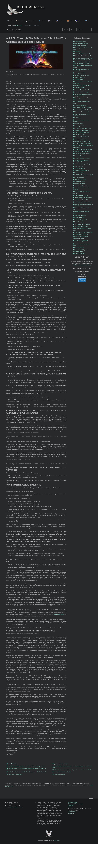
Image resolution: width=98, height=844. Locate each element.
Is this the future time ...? (81, 105)
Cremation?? (77, 51)
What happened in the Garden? (82, 153)
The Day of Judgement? (80, 219)
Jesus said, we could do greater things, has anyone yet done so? (82, 62)
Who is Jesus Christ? (79, 73)
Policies (70, 807)
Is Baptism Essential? (79, 156)
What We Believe (72, 802)
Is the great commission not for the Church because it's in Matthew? (83, 58)
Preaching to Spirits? (79, 181)
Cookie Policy (71, 811)
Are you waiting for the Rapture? (83, 109)
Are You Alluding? (79, 177)
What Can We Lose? (79, 134)
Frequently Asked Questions (75, 804)
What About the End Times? (81, 137)
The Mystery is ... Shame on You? (83, 202)
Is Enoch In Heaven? (79, 87)
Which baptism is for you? (81, 234)
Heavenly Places (78, 123)
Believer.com (56, 840)
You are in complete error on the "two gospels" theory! (82, 95)
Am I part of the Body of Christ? (82, 128)
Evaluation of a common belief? (82, 85)
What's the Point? (79, 247)
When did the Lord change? (81, 92)
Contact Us (71, 813)
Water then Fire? (78, 166)
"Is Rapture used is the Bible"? (82, 75)
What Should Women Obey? (81, 132)
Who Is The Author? (79, 168)
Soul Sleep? (77, 118)
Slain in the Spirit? (79, 172)
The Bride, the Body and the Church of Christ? (81, 161)
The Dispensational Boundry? (82, 224)
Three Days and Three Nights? (82, 151)
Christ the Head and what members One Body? (80, 237)
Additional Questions (80, 41)
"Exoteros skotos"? (79, 79)
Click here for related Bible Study (82, 265)
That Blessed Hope (59, 614)
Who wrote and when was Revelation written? (80, 241)
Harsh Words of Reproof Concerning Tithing (80, 250)
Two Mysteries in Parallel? (81, 200)
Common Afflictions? (79, 183)
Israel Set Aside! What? (80, 179)
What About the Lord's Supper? (82, 56)
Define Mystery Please (80, 126)
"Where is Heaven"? (79, 77)
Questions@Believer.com (16, 807)
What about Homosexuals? (81, 112)
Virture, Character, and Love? (82, 53)
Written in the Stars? (79, 217)
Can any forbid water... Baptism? (83, 107)
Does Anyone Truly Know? (81, 139)
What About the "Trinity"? (81, 195)
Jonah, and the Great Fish (81, 43)
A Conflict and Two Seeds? (81, 186)
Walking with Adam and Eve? (82, 130)
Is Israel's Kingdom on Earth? (82, 158)
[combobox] (83, 29)
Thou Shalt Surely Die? (80, 215)
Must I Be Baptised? (79, 253)
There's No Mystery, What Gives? (83, 197)
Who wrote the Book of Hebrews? (83, 149)
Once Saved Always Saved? (81, 90)
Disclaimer (71, 805)
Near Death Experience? (80, 45)
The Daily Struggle (79, 222)
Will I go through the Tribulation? (83, 143)
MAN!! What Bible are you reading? (83, 175)
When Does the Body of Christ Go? (83, 232)
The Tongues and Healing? (81, 226)
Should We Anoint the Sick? (81, 170)
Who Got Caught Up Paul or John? (83, 164)
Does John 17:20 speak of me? (82, 141)
